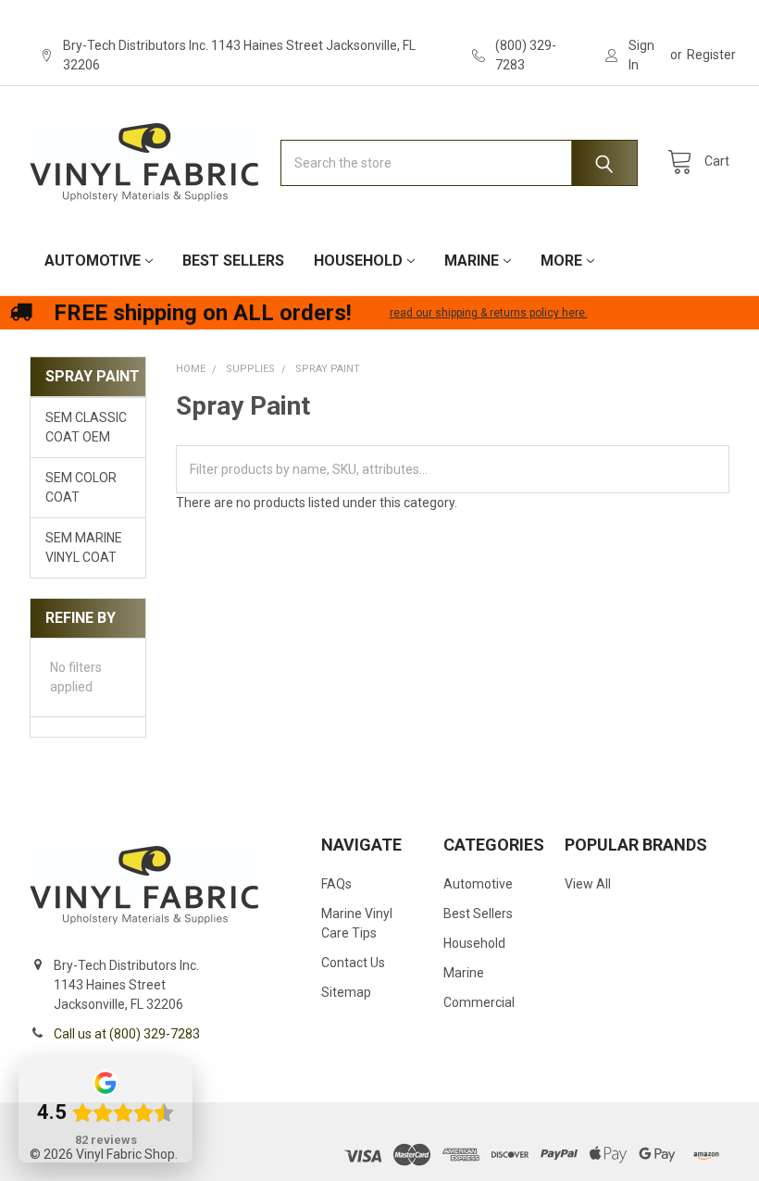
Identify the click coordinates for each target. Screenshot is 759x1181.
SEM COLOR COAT (81, 487)
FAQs (336, 883)
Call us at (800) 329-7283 (127, 1033)
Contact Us (353, 962)
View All (588, 883)
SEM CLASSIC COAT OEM (86, 427)
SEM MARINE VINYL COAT (83, 547)
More (561, 260)
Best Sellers (233, 260)
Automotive (92, 260)
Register (711, 54)
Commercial (479, 1002)
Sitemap (346, 992)
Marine (471, 260)
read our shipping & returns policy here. (489, 312)
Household (358, 260)
